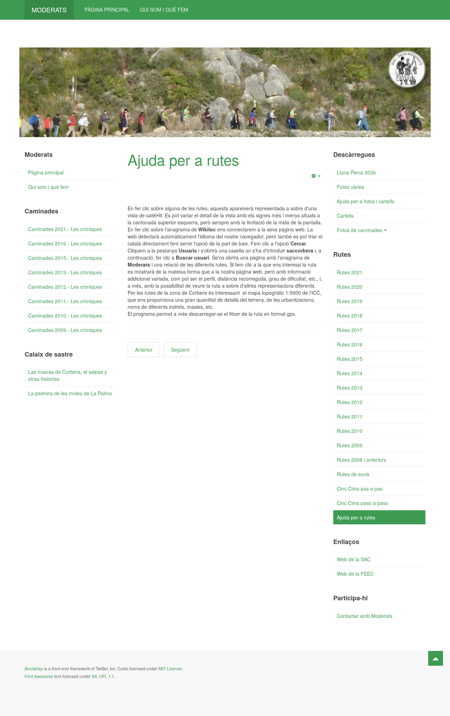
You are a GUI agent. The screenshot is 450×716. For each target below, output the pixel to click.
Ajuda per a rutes (183, 159)
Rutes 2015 (349, 358)
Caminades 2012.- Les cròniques (65, 286)
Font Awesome (39, 676)
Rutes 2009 (349, 445)
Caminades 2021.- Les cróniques (65, 228)
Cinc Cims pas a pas (359, 488)
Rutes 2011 (349, 416)
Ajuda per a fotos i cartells (365, 201)
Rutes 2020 (349, 286)
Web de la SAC (354, 559)
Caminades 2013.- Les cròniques (65, 272)
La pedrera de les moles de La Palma (70, 393)
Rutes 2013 (349, 387)
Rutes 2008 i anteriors (361, 459)
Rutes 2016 (349, 344)
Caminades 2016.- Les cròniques (65, 243)
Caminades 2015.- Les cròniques (65, 257)
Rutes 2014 (349, 373)
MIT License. (171, 668)
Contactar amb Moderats (364, 615)
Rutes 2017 (349, 329)
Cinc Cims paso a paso (362, 502)
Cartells (345, 215)
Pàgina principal (106, 9)
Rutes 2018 (349, 315)
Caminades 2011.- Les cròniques (65, 301)
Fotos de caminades (359, 230)
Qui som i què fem (164, 9)
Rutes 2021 (349, 272)
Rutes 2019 (349, 301)
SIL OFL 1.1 (103, 676)
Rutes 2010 (349, 430)
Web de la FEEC (355, 573)
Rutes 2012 (349, 401)
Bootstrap (34, 668)
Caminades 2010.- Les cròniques (65, 315)
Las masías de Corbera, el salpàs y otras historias (67, 375)
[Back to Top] (435, 658)
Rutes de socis (353, 474)
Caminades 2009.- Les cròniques (65, 329)
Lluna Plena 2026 (356, 172)
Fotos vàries (350, 186)
